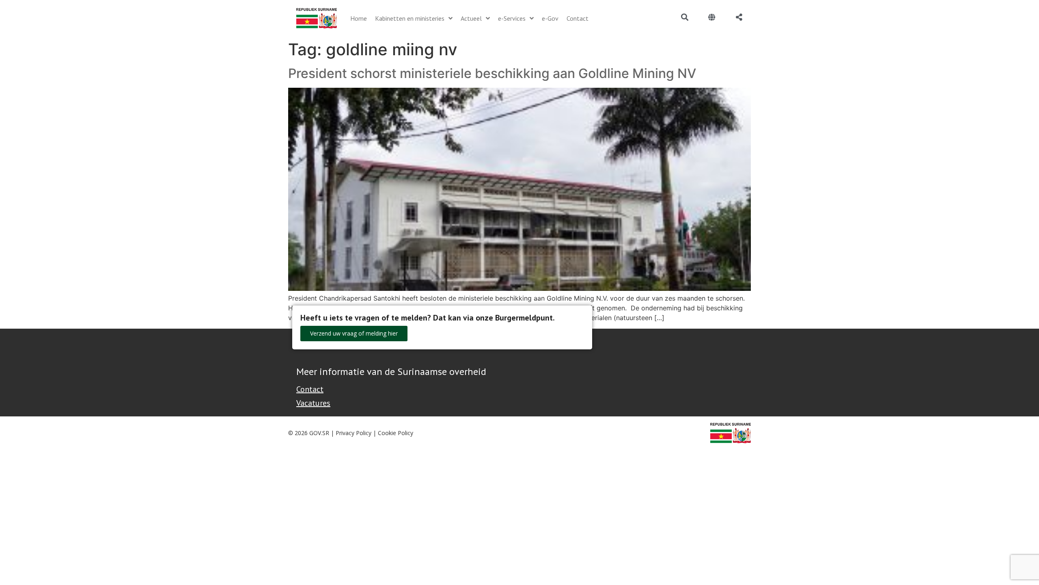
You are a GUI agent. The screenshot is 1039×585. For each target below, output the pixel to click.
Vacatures (313, 403)
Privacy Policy (353, 433)
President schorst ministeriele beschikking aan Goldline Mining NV (492, 73)
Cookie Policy (395, 433)
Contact (309, 389)
